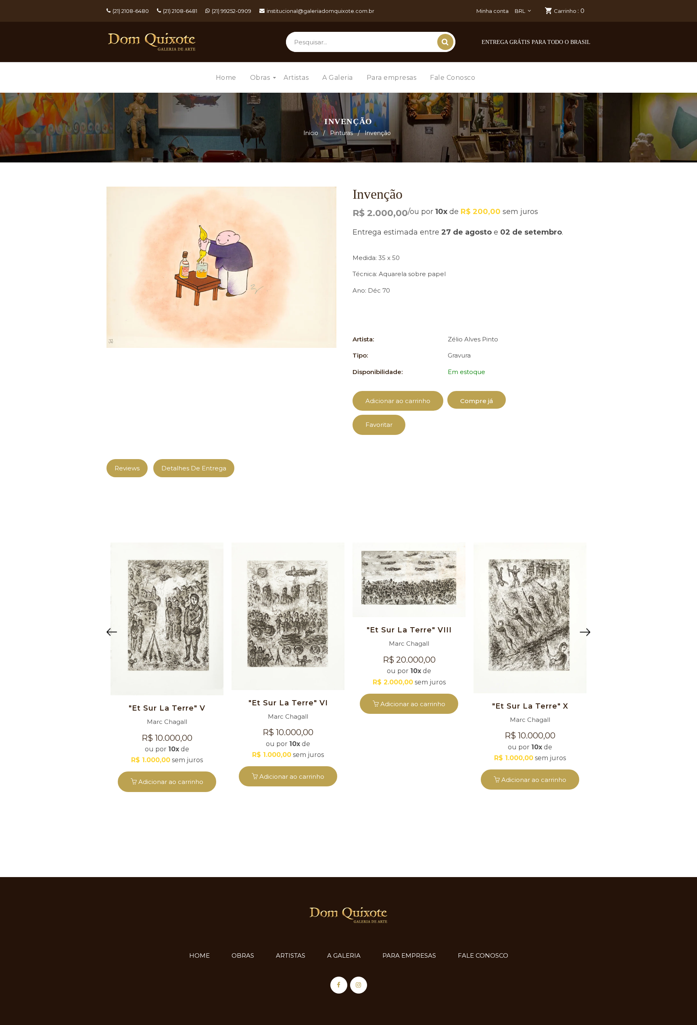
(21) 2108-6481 (180, 11)
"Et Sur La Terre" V (167, 708)
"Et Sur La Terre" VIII (409, 630)
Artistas (290, 955)
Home (199, 955)
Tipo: (360, 355)
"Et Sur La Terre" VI (288, 703)
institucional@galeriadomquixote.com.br (320, 11)
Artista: (363, 339)
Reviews (127, 468)
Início (310, 133)
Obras (243, 955)
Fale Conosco (483, 955)
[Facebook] (338, 985)
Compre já (476, 401)
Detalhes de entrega (193, 468)
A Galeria (344, 955)
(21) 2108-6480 (131, 11)
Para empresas (409, 955)
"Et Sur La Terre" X (530, 706)
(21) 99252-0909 (231, 11)
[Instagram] (358, 985)
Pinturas (341, 133)
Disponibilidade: (378, 372)
